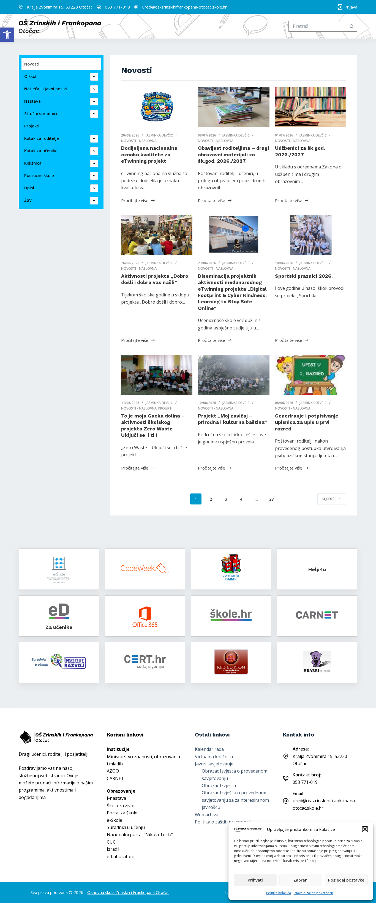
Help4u (317, 569)
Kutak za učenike (41, 150)
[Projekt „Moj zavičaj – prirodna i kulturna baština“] (233, 375)
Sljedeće (329, 498)
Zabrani (301, 880)
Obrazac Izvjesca (219, 785)
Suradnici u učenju (126, 827)
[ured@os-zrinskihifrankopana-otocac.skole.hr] (136, 7)
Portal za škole (122, 813)
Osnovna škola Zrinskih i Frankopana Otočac (128, 892)
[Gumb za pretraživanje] (351, 26)
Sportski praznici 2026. (304, 276)
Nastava (32, 101)
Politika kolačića (278, 893)
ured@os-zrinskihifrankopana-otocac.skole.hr (184, 7)
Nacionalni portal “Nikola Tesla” (140, 834)
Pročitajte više (134, 200)
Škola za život (121, 806)
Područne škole (39, 175)
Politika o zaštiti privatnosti (223, 822)
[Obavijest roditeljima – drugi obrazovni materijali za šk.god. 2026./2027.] (233, 107)
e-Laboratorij (120, 856)
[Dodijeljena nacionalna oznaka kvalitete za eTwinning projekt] (156, 107)
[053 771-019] (99, 7)
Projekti (165, 408)
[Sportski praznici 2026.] (310, 235)
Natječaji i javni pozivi (45, 88)
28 (271, 499)
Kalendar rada (209, 749)
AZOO (113, 771)
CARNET (115, 778)
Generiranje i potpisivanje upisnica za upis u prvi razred (306, 422)
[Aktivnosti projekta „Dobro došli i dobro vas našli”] (156, 235)
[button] (7, 35)
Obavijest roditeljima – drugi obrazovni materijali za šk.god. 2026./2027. (233, 154)
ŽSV (28, 200)
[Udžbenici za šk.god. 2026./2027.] (310, 107)
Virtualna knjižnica (214, 757)
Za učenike (58, 627)
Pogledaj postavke (346, 880)
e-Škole (114, 820)
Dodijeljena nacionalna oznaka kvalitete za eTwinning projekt (149, 154)
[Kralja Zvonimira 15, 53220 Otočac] (21, 7)
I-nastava (116, 798)
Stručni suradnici (40, 113)
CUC (111, 842)
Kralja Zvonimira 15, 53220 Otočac (59, 7)
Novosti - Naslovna (139, 140)
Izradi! (113, 849)
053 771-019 (117, 7)
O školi (30, 76)
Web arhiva (206, 815)
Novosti (31, 64)
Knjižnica (33, 163)
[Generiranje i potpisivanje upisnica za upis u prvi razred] (310, 375)
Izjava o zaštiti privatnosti (313, 893)
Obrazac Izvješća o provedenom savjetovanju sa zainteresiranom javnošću (235, 800)
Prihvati (255, 880)
